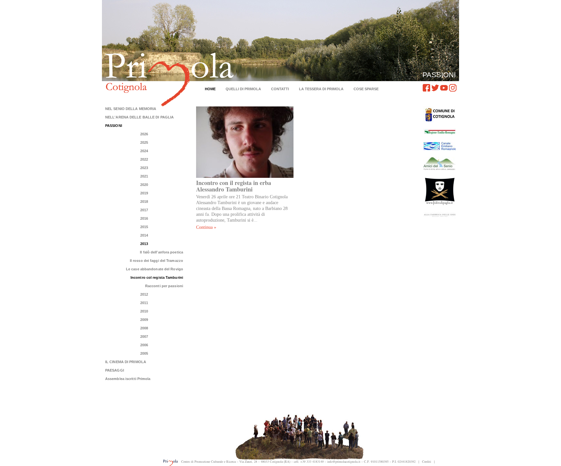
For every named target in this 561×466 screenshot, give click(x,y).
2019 (144, 193)
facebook (426, 88)
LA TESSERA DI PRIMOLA (321, 89)
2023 (144, 168)
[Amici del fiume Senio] (439, 163)
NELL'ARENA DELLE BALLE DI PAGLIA (139, 117)
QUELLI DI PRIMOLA (243, 89)
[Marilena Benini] (439, 215)
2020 (144, 185)
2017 (144, 210)
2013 (144, 244)
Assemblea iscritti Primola (128, 379)
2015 (144, 227)
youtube (444, 88)
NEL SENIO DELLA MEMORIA (130, 109)
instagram (452, 88)
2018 (144, 201)
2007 (144, 336)
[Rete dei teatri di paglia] (439, 191)
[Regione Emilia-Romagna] (439, 132)
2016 (144, 218)
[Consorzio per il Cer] (439, 146)
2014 (144, 235)
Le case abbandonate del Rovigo (154, 269)
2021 (144, 176)
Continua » (206, 227)
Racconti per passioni (164, 286)
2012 (144, 294)
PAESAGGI (114, 370)
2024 (144, 151)
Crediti (426, 461)
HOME (210, 89)
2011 (144, 303)
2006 (144, 345)
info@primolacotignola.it (343, 461)
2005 (144, 353)
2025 (144, 142)
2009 (144, 320)
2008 (144, 328)
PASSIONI (113, 126)
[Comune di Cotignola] (439, 114)
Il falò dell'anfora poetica (161, 252)
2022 (144, 159)
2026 (144, 134)
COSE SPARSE (366, 89)
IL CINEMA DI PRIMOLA (125, 362)
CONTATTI (280, 89)
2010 (144, 311)
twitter (435, 88)
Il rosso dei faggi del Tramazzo (156, 261)
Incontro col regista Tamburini (157, 277)
